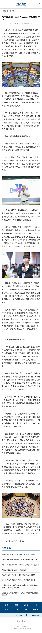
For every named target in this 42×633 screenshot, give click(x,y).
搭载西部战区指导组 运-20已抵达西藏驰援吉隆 (18, 575)
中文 (27, 615)
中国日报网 (5, 11)
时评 (6, 605)
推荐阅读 (6, 548)
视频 (35, 605)
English (19, 615)
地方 (16, 609)
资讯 (16, 605)
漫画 (25, 609)
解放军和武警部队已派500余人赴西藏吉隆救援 (18, 554)
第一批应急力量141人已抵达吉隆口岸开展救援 (18, 580)
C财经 (26, 605)
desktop (35, 615)
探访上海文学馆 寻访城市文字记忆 (14, 570)
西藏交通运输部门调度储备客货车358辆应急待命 (19, 559)
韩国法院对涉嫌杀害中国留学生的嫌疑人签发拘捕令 (20, 565)
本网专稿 (11, 11)
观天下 (35, 609)
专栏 (6, 609)
